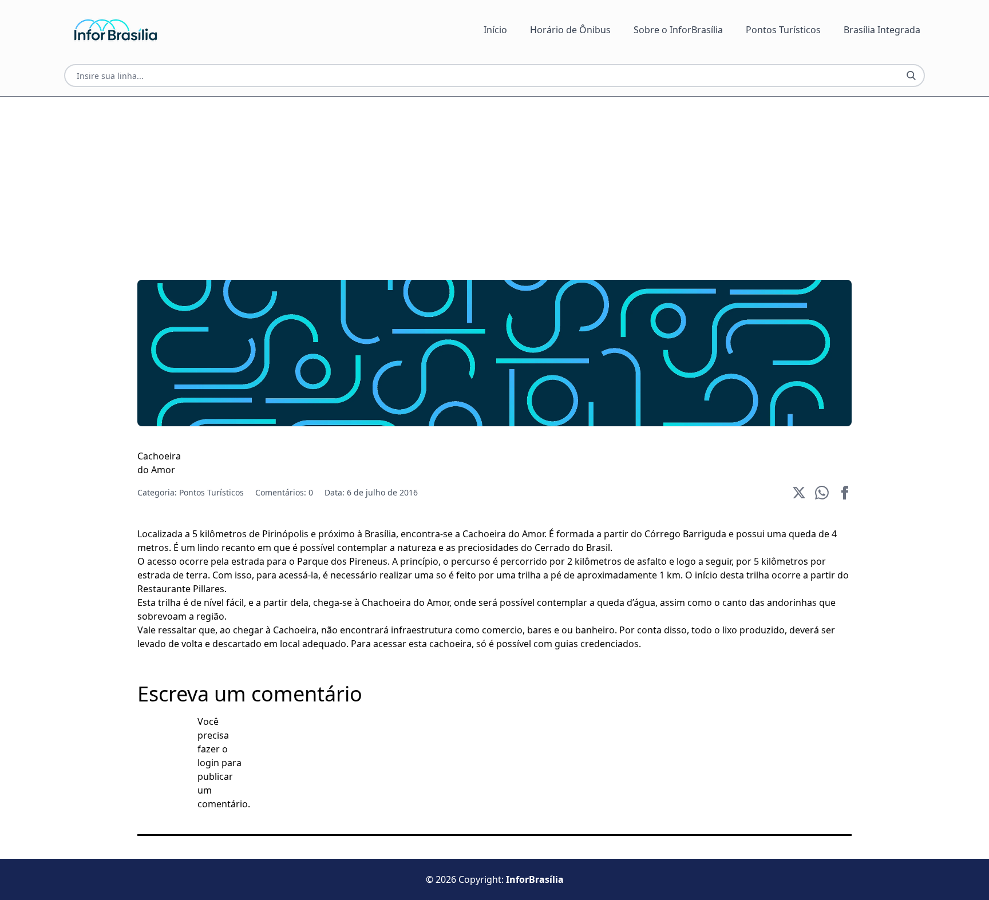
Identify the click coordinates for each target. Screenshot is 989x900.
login (208, 762)
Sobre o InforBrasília (678, 29)
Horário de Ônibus (570, 29)
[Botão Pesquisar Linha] (911, 75)
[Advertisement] (480, 177)
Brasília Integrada (882, 29)
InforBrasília (535, 879)
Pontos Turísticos (783, 29)
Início (495, 29)
